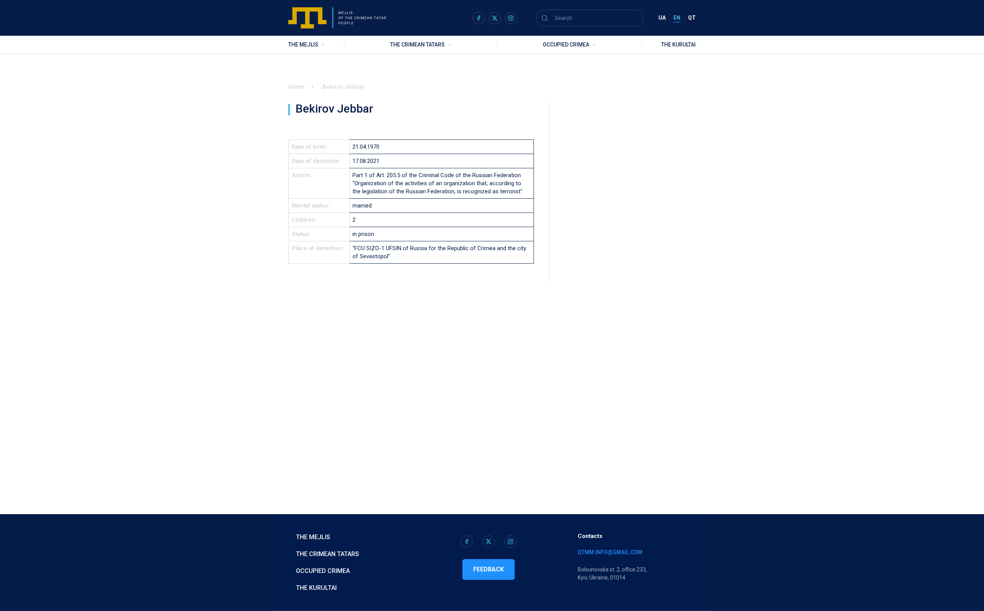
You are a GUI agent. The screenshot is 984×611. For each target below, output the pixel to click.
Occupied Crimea (566, 45)
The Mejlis (303, 45)
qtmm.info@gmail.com (610, 552)
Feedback (488, 569)
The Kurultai (678, 45)
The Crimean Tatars (417, 45)
